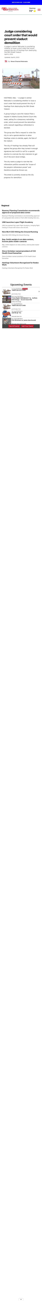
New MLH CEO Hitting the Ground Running (20, 232)
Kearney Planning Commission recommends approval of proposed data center (21, 211)
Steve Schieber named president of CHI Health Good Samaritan (19, 252)
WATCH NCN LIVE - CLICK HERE (21, 2)
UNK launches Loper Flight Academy (17, 222)
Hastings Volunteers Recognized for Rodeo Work (20, 264)
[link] (21, 214)
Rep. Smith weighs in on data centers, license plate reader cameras (18, 240)
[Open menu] (39, 9)
